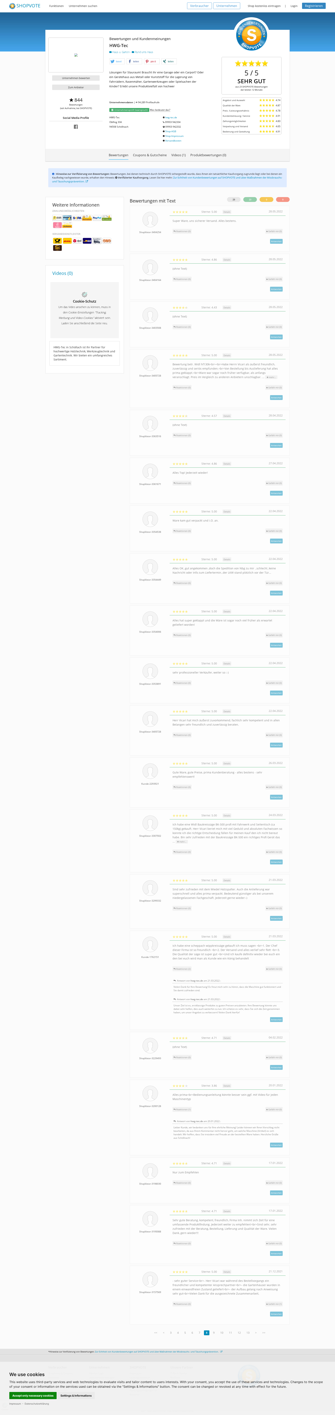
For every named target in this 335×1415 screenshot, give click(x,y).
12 (239, 1332)
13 (248, 1332)
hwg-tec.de (171, 117)
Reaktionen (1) (183, 1109)
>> (263, 1332)
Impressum (15, 1403)
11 (230, 1332)
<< (155, 1332)
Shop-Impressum (174, 136)
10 (221, 1332)
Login (294, 6)
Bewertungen (118, 155)
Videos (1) (178, 155)
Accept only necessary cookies (33, 1395)
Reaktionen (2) (183, 968)
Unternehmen (226, 6)
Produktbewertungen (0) (208, 155)
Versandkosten (173, 140)
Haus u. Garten (121, 52)
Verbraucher (199, 6)
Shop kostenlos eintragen (264, 6)
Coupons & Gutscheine (150, 155)
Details (227, 211)
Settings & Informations (76, 1395)
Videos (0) (62, 273)
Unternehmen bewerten (76, 78)
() (275, 231)
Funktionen (56, 6)
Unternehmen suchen (83, 6)
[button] (117, 61)
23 (234, 199)
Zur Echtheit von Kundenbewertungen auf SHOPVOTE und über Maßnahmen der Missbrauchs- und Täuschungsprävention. (157, 1351)
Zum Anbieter (76, 87)
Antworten (276, 241)
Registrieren (314, 6)
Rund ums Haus (143, 52)
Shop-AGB (170, 131)
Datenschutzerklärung (37, 1403)
